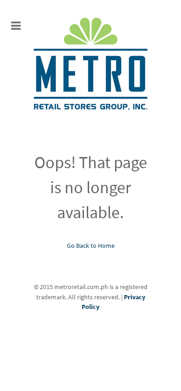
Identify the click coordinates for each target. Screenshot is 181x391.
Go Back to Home (91, 245)
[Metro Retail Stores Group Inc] (90, 65)
